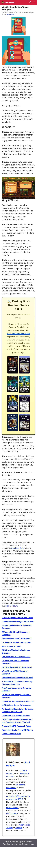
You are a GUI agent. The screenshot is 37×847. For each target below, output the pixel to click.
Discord (18, 828)
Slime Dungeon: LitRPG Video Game (17, 618)
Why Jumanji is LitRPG (11, 646)
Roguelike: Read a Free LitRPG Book (17, 730)
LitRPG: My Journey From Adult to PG (18, 701)
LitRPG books (12, 808)
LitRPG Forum (11, 606)
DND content (12, 813)
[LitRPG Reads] (8, 2)
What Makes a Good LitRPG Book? (16, 639)
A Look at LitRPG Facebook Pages (16, 726)
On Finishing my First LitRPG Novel (17, 667)
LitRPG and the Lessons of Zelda (16, 716)
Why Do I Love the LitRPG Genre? (16, 657)
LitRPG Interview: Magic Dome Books (18, 621)
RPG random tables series (18, 333)
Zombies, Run (17, 548)
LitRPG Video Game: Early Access (16, 705)
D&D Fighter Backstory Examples (16, 642)
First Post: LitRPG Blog (11, 734)
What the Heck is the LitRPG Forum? (17, 678)
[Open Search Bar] (30, 2)
